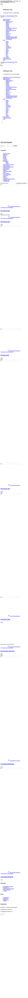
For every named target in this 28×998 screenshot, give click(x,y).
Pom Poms (5, 175)
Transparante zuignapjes (7, 959)
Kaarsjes (5, 170)
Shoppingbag (6, 979)
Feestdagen (5, 161)
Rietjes (4, 176)
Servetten (5, 177)
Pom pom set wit (5, 355)
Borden (4, 158)
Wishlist (5, 983)
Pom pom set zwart (5, 619)
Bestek (4, 156)
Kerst (7, 162)
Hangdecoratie (6, 167)
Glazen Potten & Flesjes (8, 166)
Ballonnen (5, 154)
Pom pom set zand (5, 489)
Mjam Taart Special (7, 171)
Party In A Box (6, 173)
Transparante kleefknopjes (7, 846)
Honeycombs (6, 169)
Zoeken (15, 145)
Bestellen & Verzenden (8, 968)
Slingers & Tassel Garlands (9, 178)
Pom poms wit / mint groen (7, 733)
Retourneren (6, 969)
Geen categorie (6, 165)
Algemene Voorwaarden (8, 970)
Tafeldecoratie (6, 180)
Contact (5, 973)
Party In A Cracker (7, 174)
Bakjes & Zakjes (6, 153)
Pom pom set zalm (5, 222)
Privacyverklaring (7, 972)
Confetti (5, 159)
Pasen (7, 163)
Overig (4, 172)
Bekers (4, 155)
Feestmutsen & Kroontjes (8, 164)
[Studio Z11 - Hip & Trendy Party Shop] (9, 15)
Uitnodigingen (6, 181)
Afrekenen (5, 980)
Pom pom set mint (5, 211)
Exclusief (5, 160)
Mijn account (6, 981)
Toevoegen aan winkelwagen (7, 207)
